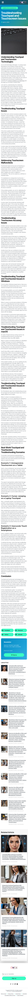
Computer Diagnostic (9, 8)
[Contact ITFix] (11, 984)
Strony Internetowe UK (16, 991)
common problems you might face (16, 80)
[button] (2, 2)
